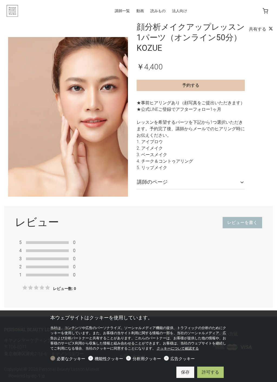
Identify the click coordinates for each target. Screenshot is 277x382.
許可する (210, 372)
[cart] (265, 11)
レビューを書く (242, 222)
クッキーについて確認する (178, 348)
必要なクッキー (71, 358)
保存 (185, 372)
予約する (190, 85)
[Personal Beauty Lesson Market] (27, 10)
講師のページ (152, 182)
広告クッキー (182, 358)
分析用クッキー (147, 358)
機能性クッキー (109, 358)
